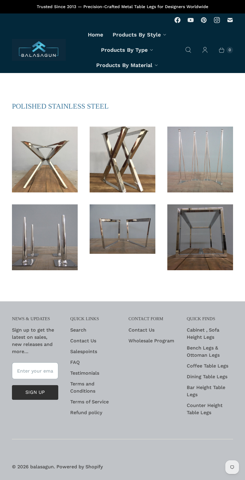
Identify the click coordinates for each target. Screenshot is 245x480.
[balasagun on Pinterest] (203, 20)
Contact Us (83, 341)
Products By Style (137, 34)
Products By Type (124, 50)
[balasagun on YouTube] (190, 20)
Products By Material (124, 65)
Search (78, 330)
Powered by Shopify (79, 467)
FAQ (75, 362)
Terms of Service (89, 402)
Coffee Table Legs (207, 366)
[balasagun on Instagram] (216, 20)
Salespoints (83, 351)
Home (95, 34)
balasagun (42, 467)
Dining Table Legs (207, 376)
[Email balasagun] (230, 20)
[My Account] (205, 50)
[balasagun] (39, 50)
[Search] (188, 50)
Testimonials (84, 373)
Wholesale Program (151, 341)
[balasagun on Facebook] (177, 20)
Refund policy (86, 412)
